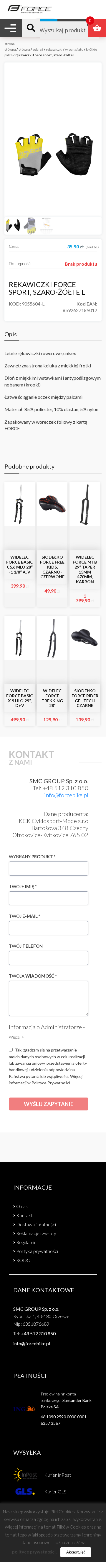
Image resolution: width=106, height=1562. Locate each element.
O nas (22, 1206)
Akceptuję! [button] (75, 1552)
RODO (23, 1260)
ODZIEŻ (38, 49)
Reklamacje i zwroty (36, 1233)
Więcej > (16, 1036)
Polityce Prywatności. (51, 1082)
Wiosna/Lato (74, 49)
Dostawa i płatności (36, 1224)
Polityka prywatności (37, 1251)
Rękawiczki (54, 49)
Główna (24, 49)
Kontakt (24, 1215)
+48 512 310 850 (38, 1333)
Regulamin (26, 1242)
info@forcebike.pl (66, 794)
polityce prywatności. (34, 1551)
